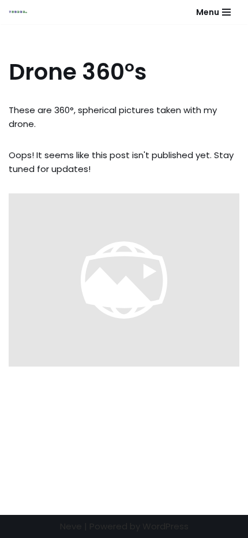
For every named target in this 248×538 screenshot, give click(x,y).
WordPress (165, 526)
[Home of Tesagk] (21, 12)
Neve (71, 526)
